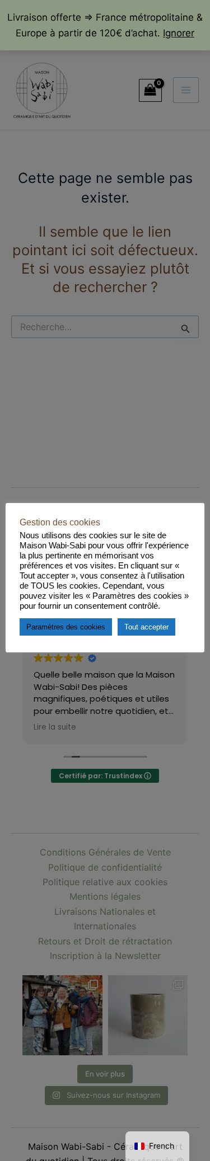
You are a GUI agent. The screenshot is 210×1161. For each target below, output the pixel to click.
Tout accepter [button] (146, 627)
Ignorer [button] (178, 33)
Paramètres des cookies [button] (65, 627)
